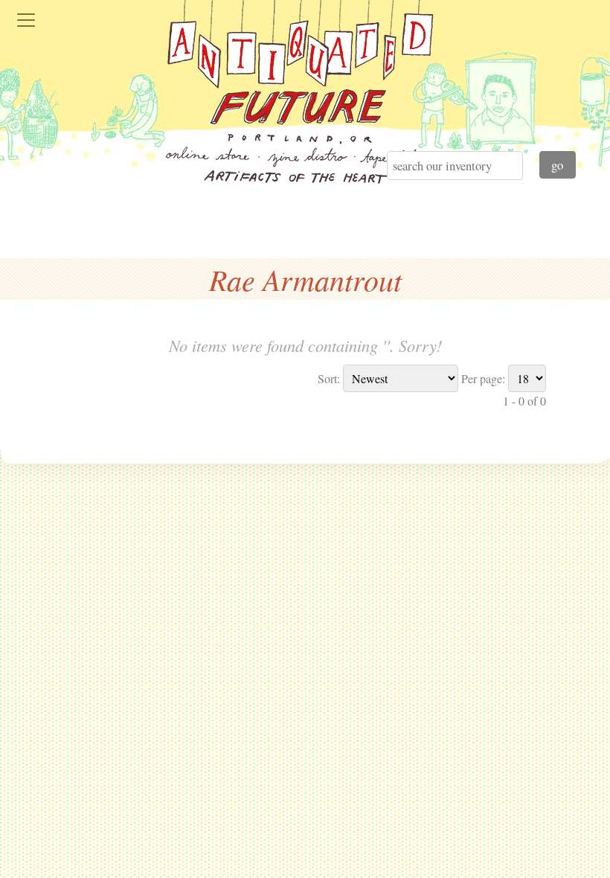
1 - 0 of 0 (524, 400)
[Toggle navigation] (26, 20)
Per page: (483, 378)
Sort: (329, 378)
